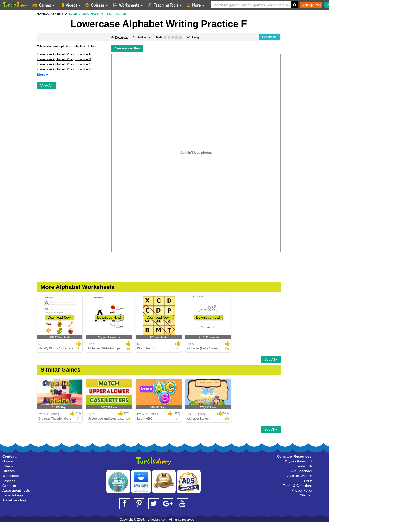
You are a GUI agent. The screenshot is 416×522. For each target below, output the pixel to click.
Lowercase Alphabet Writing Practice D (64, 69)
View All (46, 85)
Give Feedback (300, 471)
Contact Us (304, 466)
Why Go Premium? (298, 461)
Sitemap (306, 495)
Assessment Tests (16, 490)
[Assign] (78, 348)
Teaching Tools (166, 4)
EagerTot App (13, 495)
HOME (41, 13)
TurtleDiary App (14, 500)
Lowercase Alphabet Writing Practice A (64, 54)
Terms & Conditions (297, 486)
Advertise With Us (299, 476)
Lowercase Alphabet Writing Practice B (64, 59)
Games (45, 4)
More (196, 4)
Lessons (8, 481)
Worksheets (129, 4)
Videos (71, 4)
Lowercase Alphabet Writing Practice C (64, 64)
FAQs (308, 481)
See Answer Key (127, 48)
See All (270, 359)
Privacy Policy (302, 490)
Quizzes (97, 4)
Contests (9, 486)
